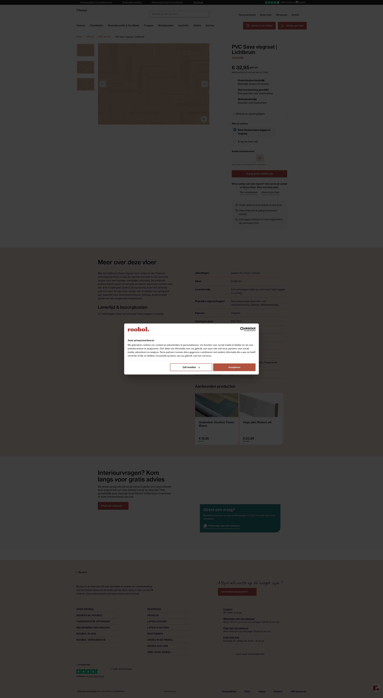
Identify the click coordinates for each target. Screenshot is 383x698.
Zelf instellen (189, 367)
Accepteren (234, 367)
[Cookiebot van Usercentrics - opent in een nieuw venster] (242, 329)
